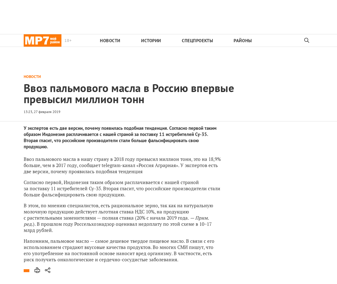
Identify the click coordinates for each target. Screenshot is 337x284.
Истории (151, 40)
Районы (243, 40)
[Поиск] (307, 40)
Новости (110, 40)
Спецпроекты (197, 40)
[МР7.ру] (42, 40)
